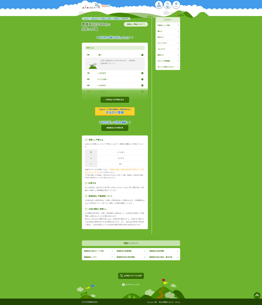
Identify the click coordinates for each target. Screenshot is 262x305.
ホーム (86, 18)
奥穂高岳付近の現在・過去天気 (160, 257)
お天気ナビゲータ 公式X (133, 276)
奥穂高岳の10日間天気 (115, 128)
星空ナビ (161, 55)
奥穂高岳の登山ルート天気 (94, 251)
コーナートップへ (132, 285)
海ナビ (160, 31)
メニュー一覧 (152, 302)
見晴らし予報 (106, 18)
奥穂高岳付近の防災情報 (126, 257)
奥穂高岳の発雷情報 (124, 251)
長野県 (116, 18)
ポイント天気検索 (164, 61)
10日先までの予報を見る (115, 99)
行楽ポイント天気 (164, 25)
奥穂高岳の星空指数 (156, 251)
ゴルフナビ (161, 49)
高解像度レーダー (90, 257)
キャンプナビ (162, 43)
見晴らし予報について (135, 24)
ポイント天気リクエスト (166, 67)
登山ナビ (95, 18)
